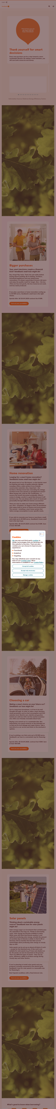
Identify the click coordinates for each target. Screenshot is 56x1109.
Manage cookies (28, 575)
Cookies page (26, 561)
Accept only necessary (28, 571)
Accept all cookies (28, 566)
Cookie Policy (38, 562)
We (13, 540)
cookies (35, 540)
